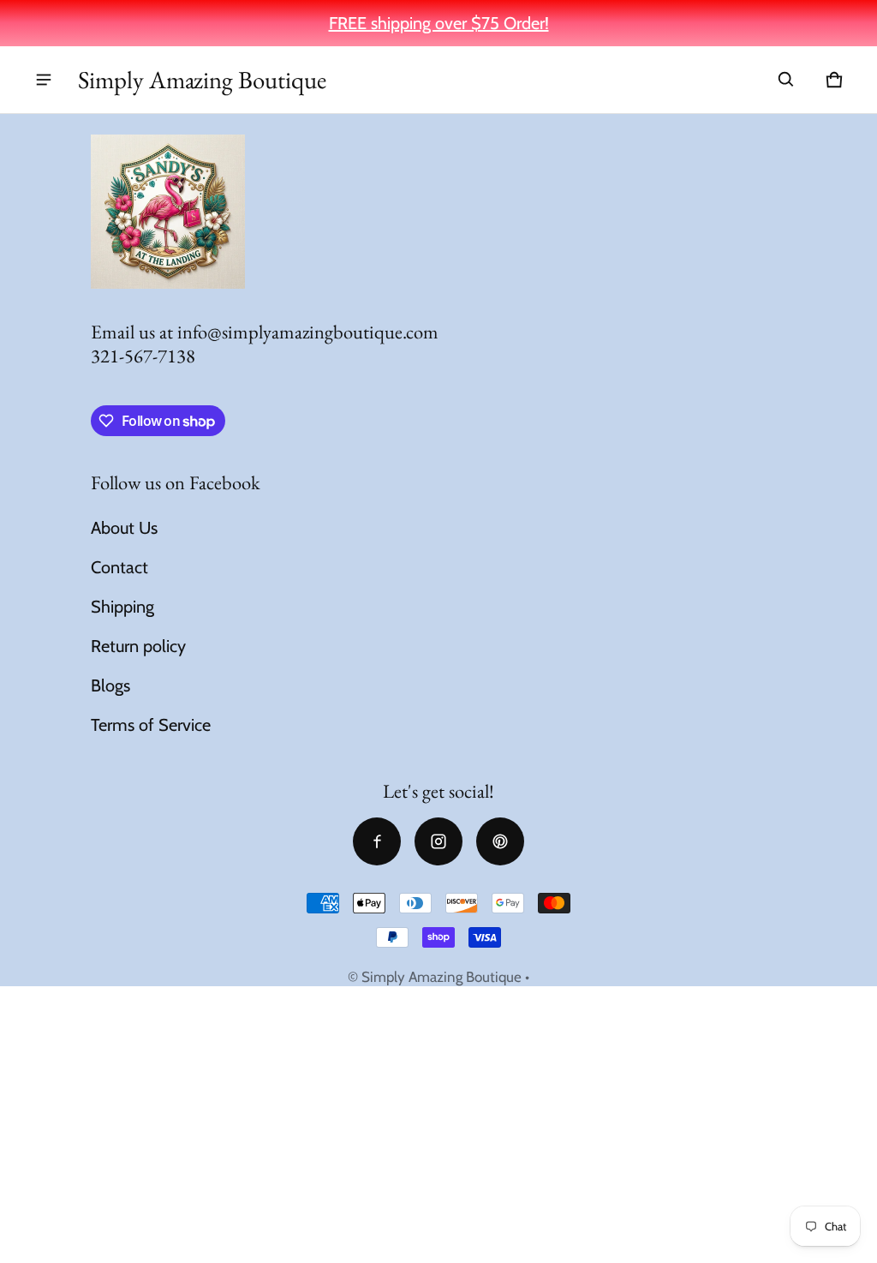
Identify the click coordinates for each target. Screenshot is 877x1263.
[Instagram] (438, 841)
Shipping (122, 606)
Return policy (138, 646)
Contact (119, 567)
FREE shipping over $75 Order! (439, 23)
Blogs (110, 685)
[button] (786, 80)
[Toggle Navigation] (44, 80)
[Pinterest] (500, 841)
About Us (124, 528)
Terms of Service (151, 725)
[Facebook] (377, 841)
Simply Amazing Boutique (441, 976)
